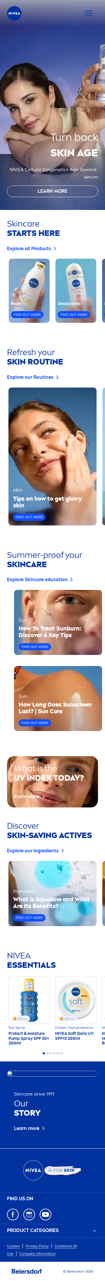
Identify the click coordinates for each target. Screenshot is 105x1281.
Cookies (13, 1246)
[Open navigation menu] (88, 13)
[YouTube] (45, 1214)
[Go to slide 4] (56, 330)
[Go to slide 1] (45, 330)
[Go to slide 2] (49, 330)
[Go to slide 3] (52, 330)
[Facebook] (13, 1214)
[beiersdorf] (27, 1271)
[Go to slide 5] (59, 330)
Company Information (37, 1254)
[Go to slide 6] (61, 1053)
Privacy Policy (37, 1246)
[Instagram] (29, 1214)
